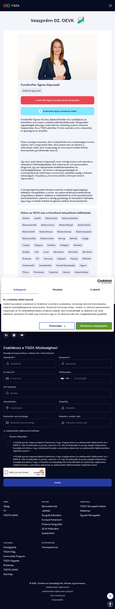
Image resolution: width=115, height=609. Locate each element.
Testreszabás (55, 326)
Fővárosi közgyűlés (52, 524)
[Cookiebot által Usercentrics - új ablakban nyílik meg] (99, 281)
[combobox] (67, 378)
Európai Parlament (52, 519)
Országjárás (9, 547)
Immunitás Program (14, 556)
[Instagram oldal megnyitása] (14, 335)
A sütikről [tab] (95, 289)
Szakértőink (48, 533)
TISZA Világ (9, 551)
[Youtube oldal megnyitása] (22, 335)
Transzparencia (50, 547)
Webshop (85, 510)
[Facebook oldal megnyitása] (6, 335)
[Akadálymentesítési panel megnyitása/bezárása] (110, 604)
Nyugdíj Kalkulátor (52, 515)
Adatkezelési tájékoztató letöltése (22, 431)
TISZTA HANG (10, 515)
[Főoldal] (11, 5)
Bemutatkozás (49, 506)
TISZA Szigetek (11, 560)
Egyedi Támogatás (90, 515)
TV (4, 510)
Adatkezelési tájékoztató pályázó (57, 591)
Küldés (57, 482)
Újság (6, 506)
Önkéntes (8, 565)
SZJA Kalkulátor (50, 528)
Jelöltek (46, 510)
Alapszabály (57, 599)
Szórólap (8, 574)
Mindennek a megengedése (94, 326)
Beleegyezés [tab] (20, 289)
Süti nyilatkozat (57, 595)
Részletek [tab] (57, 289)
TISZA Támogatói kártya (93, 506)
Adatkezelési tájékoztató (57, 587)
